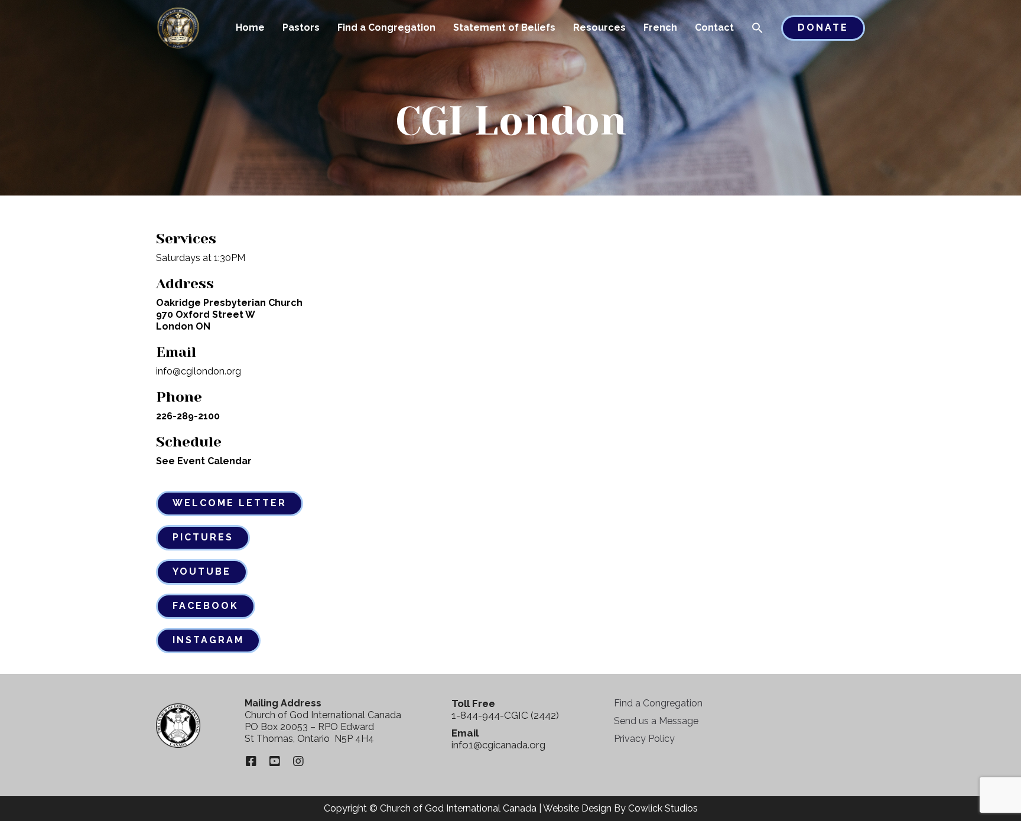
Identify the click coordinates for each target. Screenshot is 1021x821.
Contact (714, 27)
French (660, 27)
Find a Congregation (386, 27)
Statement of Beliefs (504, 27)
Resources (599, 27)
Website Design (577, 808)
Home (250, 27)
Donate (823, 27)
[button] (757, 29)
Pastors (301, 27)
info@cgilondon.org (198, 371)
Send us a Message (656, 720)
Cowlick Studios (663, 808)
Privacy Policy (644, 738)
